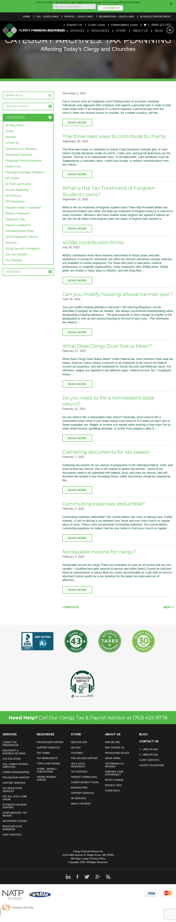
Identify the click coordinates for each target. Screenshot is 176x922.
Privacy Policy (97, 858)
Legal (85, 858)
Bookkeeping (79, 787)
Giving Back (112, 790)
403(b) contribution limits (92, 242)
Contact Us (74, 25)
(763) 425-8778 (150, 718)
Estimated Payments (19, 154)
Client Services (149, 760)
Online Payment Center (46, 778)
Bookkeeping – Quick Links (116, 16)
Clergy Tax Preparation (10, 744)
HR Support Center (15, 821)
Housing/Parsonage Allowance (25, 172)
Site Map (75, 858)
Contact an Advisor (151, 765)
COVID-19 (12, 143)
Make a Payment (81, 803)
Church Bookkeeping (16, 772)
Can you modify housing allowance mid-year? (117, 294)
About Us (140, 30)
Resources (100, 30)
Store (121, 30)
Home (26, 16)
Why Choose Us (114, 747)
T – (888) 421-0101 (148, 749)
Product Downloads (84, 777)
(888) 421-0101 (161, 24)
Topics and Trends (48, 763)
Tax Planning (14, 260)
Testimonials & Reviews (114, 765)
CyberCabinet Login (124, 25)
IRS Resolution (15, 201)
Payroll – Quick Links (78, 16)
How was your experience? (114, 773)
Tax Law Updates (17, 254)
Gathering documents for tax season (106, 452)
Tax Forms (43, 753)
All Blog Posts (15, 125)
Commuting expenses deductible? (103, 504)
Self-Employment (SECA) (22, 236)
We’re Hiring (113, 758)
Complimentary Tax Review (15, 814)
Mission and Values (117, 753)
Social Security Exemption (22, 248)
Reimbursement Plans (20, 231)
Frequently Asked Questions (24, 160)
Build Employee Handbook (12, 828)
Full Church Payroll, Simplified (16, 765)
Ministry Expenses (17, 213)
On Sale (76, 747)
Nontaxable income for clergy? (99, 552)
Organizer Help (15, 219)
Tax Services (79, 771)
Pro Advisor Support (16, 777)
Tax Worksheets (47, 758)
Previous (71, 607)
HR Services (78, 798)
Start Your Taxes (50, 30)
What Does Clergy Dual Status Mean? (107, 346)
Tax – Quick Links (47, 16)
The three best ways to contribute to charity (114, 136)
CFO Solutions (12, 759)
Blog (159, 30)
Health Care (13, 166)
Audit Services (12, 834)
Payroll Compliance (18, 225)
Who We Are (112, 742)
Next (167, 607)
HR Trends (12, 178)
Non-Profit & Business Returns (14, 752)
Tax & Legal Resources (78, 765)
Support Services (14, 783)
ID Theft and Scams (18, 184)
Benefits (11, 137)
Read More (77, 122)
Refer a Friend (114, 780)
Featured (77, 753)
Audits (10, 131)
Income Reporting (17, 189)
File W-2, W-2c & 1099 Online (15, 798)
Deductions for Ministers (21, 149)
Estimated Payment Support (15, 806)
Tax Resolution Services (12, 789)
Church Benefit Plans (85, 782)
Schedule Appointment (155, 16)
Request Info (113, 785)
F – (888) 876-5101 (148, 754)
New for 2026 (79, 742)
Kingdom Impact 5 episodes (23, 207)
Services (77, 30)
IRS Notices (13, 195)
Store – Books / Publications (47, 770)
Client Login (96, 25)
